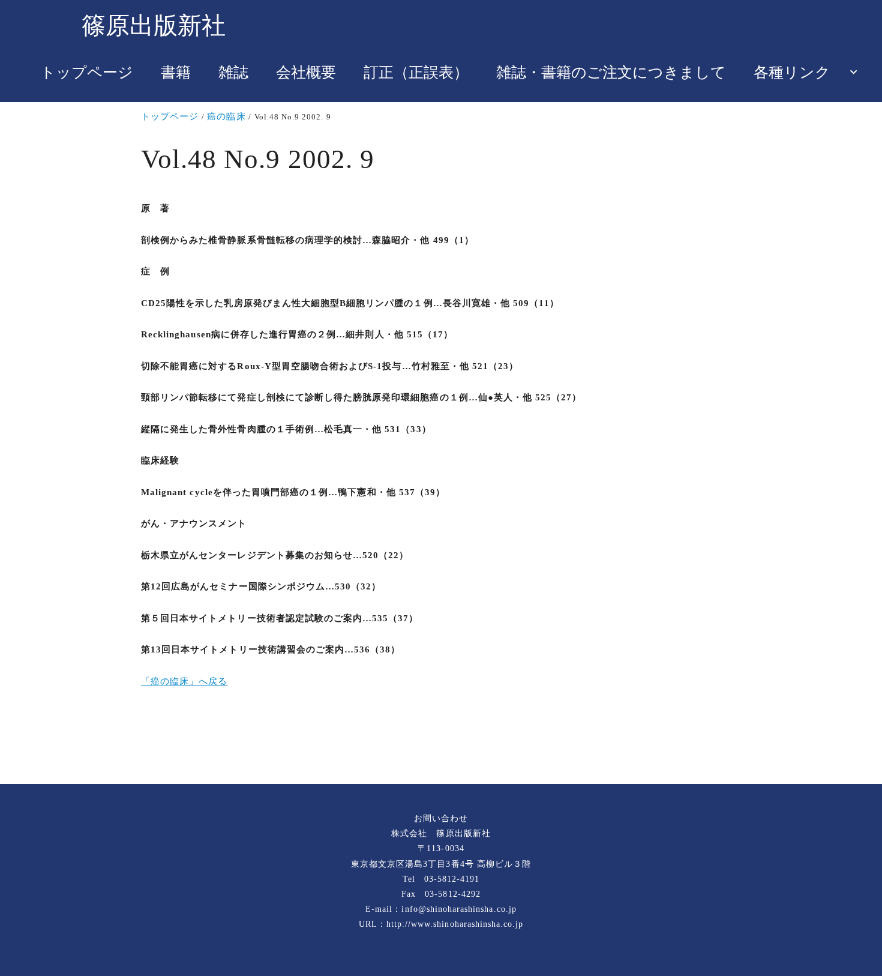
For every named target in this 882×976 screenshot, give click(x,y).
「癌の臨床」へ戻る (184, 681)
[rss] (441, 743)
